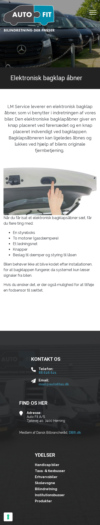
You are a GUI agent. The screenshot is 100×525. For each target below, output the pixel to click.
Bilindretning (46, 489)
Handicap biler (47, 464)
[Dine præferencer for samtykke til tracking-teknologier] (8, 516)
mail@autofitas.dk (54, 384)
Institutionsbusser (50, 495)
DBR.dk (75, 432)
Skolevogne (45, 483)
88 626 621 (48, 372)
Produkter (43, 501)
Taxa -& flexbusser (50, 470)
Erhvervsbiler (46, 477)
